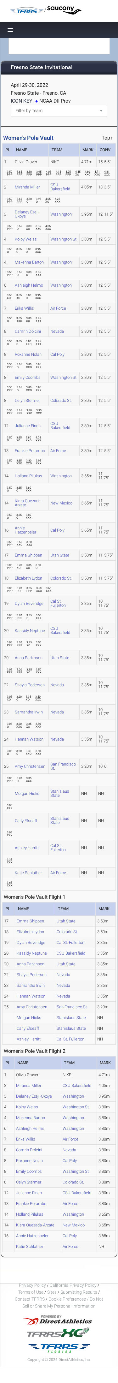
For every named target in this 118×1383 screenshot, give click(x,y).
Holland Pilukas (28, 476)
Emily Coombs (28, 377)
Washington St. (63, 239)
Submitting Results (78, 1292)
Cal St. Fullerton (58, 603)
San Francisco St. (63, 766)
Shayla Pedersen (30, 685)
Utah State (59, 555)
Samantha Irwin (29, 712)
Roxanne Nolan (28, 354)
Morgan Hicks (27, 793)
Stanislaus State (59, 793)
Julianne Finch (28, 425)
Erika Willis (24, 308)
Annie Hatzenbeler (25, 530)
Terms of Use (30, 1292)
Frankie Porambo (30, 450)
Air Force (58, 308)
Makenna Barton (29, 262)
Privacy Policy (32, 1285)
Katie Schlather (28, 872)
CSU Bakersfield (60, 186)
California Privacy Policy (73, 1285)
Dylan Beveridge (29, 603)
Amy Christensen (30, 766)
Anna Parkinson (28, 657)
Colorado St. (61, 400)
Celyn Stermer (27, 400)
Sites (52, 1292)
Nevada (57, 331)
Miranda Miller (27, 187)
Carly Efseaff (26, 820)
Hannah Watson (29, 739)
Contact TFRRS (30, 1299)
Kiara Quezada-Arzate (28, 502)
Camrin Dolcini (28, 331)
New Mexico (61, 503)
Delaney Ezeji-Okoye (27, 214)
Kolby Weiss (26, 239)
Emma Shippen (28, 555)
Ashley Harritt (27, 847)
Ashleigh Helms (29, 285)
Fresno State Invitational (41, 67)
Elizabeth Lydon (28, 578)
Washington (61, 214)
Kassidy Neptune (30, 630)
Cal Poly (57, 354)
